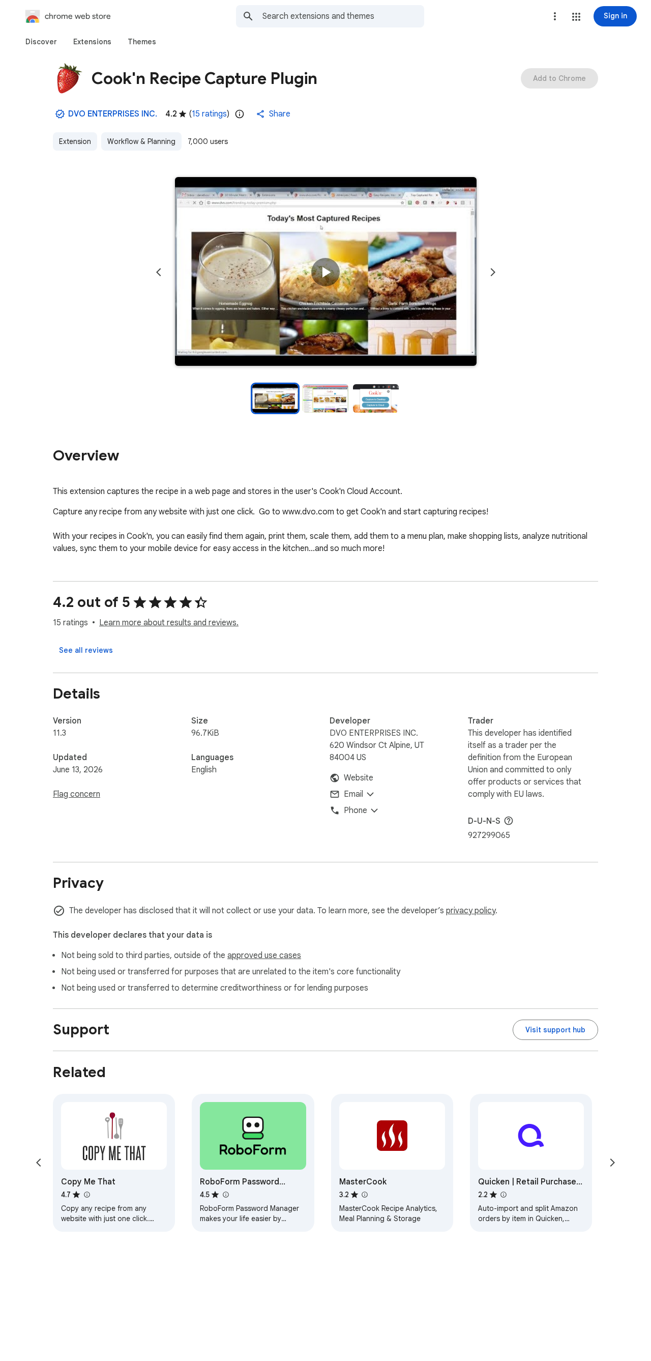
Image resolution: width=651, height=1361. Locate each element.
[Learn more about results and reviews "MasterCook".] (364, 1194)
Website (358, 778)
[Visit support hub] (555, 1030)
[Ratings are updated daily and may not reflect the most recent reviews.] (239, 114)
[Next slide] (493, 272)
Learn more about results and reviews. (169, 623)
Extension (75, 141)
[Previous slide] (159, 272)
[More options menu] (555, 16)
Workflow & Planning (141, 141)
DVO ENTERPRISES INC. (112, 114)
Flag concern (76, 794)
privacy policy (470, 911)
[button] (576, 17)
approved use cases (264, 955)
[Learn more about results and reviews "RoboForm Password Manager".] (225, 1194)
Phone (355, 810)
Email (353, 794)
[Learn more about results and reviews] (508, 821)
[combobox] (343, 16)
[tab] (41, 42)
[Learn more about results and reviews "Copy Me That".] (86, 1194)
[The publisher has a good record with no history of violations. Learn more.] (60, 114)
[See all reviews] (86, 650)
